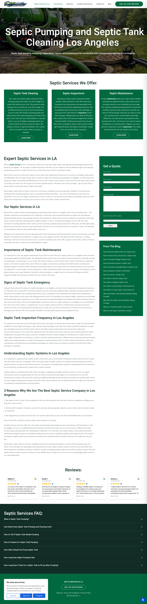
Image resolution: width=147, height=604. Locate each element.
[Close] (46, 580)
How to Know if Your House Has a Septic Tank (119, 256)
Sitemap (59, 593)
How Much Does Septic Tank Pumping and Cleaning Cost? (28, 527)
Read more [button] (11, 496)
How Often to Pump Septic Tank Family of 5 (118, 290)
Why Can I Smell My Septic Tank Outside (117, 307)
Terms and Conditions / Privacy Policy (77, 593)
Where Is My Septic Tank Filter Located (117, 311)
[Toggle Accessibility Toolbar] (143, 599)
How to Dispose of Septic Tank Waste (116, 271)
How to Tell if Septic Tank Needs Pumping (21, 534)
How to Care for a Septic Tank (114, 275)
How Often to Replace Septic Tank (115, 282)
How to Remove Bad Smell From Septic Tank (119, 252)
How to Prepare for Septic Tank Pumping (21, 542)
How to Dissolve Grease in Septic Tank (117, 263)
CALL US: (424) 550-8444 (129, 4)
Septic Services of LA (42, 4)
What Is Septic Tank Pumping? (16, 519)
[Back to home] (15, 4)
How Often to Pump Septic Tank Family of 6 (118, 286)
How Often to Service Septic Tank (115, 278)
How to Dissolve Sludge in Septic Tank (116, 259)
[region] (26, 589)
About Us (69, 4)
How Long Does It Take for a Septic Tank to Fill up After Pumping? (31, 565)
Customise (13, 596)
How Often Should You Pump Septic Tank (21, 550)
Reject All (26, 596)
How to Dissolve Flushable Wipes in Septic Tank (120, 267)
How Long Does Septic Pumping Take (19, 557)
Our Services (58, 4)
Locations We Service (84, 4)
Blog (109, 4)
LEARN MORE (26, 138)
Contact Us (100, 4)
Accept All (39, 596)
